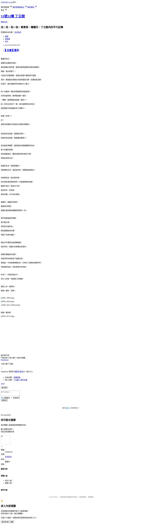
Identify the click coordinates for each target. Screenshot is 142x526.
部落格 (7, 39)
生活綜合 (18, 32)
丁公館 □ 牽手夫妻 (20, 380)
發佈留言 (4, 400)
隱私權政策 (82, 497)
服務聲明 (90, 497)
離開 (12, 522)
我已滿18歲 (5, 522)
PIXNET (55, 497)
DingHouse (4, 360)
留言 (21, 371)
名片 (6, 41)
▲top (3, 383)
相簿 (6, 36)
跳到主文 (4, 22)
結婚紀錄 (17, 377)
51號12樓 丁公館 (13, 16)
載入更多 (4, 387)
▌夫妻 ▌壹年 (12, 50)
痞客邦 (16, 371)
